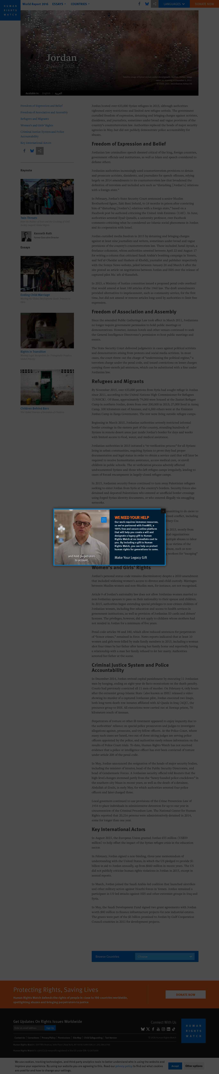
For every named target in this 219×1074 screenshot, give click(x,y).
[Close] (163, 511)
